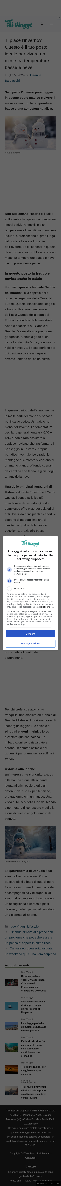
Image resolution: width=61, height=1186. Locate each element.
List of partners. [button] (46, 606)
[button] (30, 588)
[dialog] (30, 593)
